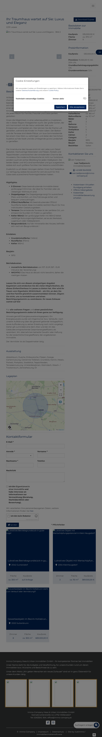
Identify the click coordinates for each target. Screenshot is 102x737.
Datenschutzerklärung (30, 90)
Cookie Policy (53, 90)
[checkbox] (84, 98)
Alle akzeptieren (77, 107)
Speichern (60, 107)
